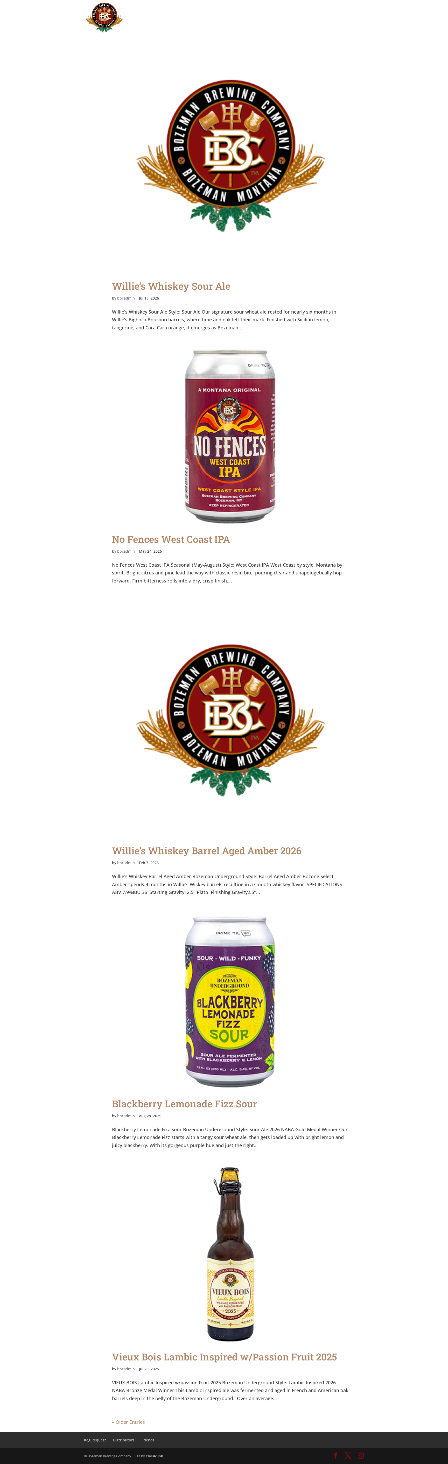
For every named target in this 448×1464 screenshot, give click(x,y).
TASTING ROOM (229, 11)
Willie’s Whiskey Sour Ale (171, 286)
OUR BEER (263, 11)
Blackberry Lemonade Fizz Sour (184, 1103)
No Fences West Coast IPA (171, 539)
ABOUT (293, 11)
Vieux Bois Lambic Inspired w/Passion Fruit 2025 (224, 1356)
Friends (148, 1440)
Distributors (124, 1440)
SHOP (318, 11)
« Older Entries (128, 1422)
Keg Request (95, 1440)
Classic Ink (154, 1456)
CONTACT (341, 11)
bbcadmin (126, 298)
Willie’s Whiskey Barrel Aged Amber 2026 (207, 850)
